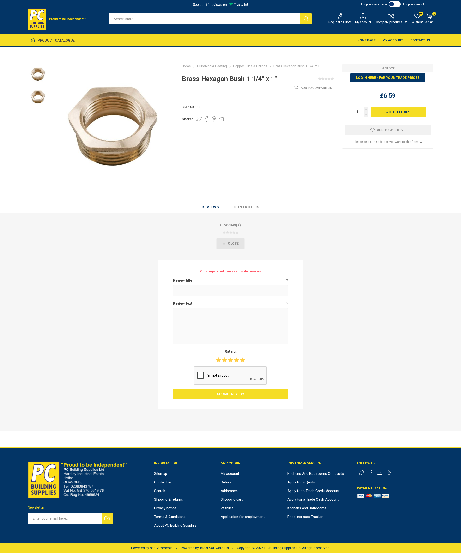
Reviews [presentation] (210, 207)
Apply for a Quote (301, 482)
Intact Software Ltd (214, 548)
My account (363, 22)
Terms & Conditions (170, 517)
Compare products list (391, 22)
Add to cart (398, 112)
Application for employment (243, 517)
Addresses (229, 491)
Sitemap (160, 473)
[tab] (210, 207)
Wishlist (227, 508)
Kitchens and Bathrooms (307, 508)
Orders (226, 482)
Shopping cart (232, 499)
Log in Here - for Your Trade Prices (387, 78)
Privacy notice (165, 508)
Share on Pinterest (214, 119)
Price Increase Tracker (305, 517)
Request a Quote (340, 22)
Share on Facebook (206, 119)
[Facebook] (370, 472)
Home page (366, 40)
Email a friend (221, 119)
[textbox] (204, 18)
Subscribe (107, 518)
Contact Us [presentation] (247, 207)
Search (306, 18)
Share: (187, 119)
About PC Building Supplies (175, 525)
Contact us (420, 40)
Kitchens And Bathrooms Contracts (315, 473)
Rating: (231, 351)
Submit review (230, 394)
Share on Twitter (199, 119)
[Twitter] (361, 472)
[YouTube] (379, 472)
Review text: (183, 303)
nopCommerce (161, 548)
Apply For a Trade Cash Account (313, 499)
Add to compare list (317, 87)
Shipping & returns (168, 499)
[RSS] (389, 472)
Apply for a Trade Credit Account (313, 491)
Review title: (183, 280)
